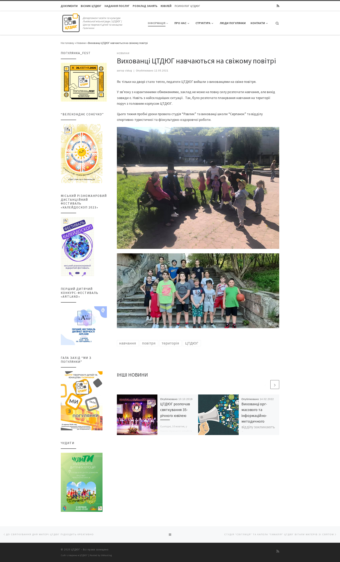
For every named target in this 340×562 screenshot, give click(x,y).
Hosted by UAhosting (101, 555)
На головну (67, 43)
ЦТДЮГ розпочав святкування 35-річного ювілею (175, 410)
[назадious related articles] (265, 384)
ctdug (128, 70)
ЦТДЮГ (75, 549)
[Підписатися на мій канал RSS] (278, 6)
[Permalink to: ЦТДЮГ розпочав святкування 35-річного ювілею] (137, 414)
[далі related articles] (274, 384)
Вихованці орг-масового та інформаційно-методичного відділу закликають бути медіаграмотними (258, 421)
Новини (81, 43)
